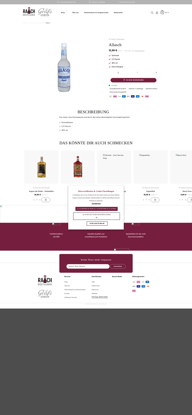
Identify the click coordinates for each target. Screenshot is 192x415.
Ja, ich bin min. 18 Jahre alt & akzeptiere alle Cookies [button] (96, 209)
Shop (63, 12)
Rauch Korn (187, 191)
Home (25, 23)
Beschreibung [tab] (93, 112)
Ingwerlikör (150, 191)
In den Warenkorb (134, 80)
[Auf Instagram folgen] (114, 286)
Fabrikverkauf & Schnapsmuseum (96, 13)
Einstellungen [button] (96, 204)
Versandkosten (139, 51)
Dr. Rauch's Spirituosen (36, 23)
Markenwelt (118, 13)
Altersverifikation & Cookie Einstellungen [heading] (96, 191)
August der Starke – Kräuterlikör (41, 191)
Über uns (75, 13)
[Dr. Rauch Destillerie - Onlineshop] (29, 11)
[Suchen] (152, 12)
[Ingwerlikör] (155, 200)
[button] (165, 12)
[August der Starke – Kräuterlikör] (45, 200)
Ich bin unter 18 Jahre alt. (97, 223)
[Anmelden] (157, 12)
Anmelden (118, 266)
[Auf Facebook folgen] (114, 282)
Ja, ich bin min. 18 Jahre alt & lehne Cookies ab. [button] (97, 216)
